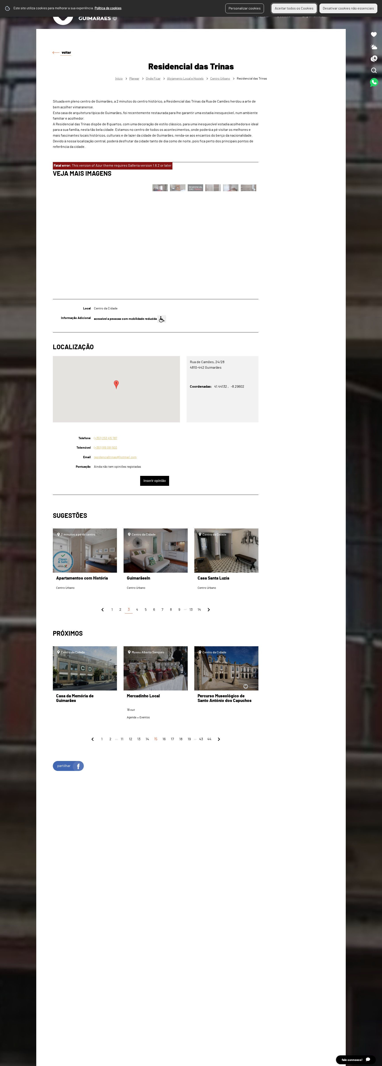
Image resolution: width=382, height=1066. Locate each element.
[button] (116, 384)
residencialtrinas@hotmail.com (115, 457)
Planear (134, 78)
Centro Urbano (220, 78)
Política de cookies (108, 8)
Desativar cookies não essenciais (348, 8)
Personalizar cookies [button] (245, 8)
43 (201, 739)
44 (209, 739)
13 (191, 609)
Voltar (66, 52)
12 (130, 739)
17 (172, 739)
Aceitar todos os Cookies (294, 8)
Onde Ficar (153, 78)
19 (189, 739)
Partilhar (64, 766)
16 (164, 739)
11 (122, 739)
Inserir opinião (154, 480)
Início (119, 78)
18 (180, 739)
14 (199, 609)
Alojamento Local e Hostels (185, 78)
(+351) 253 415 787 (105, 438)
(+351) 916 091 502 (105, 447)
